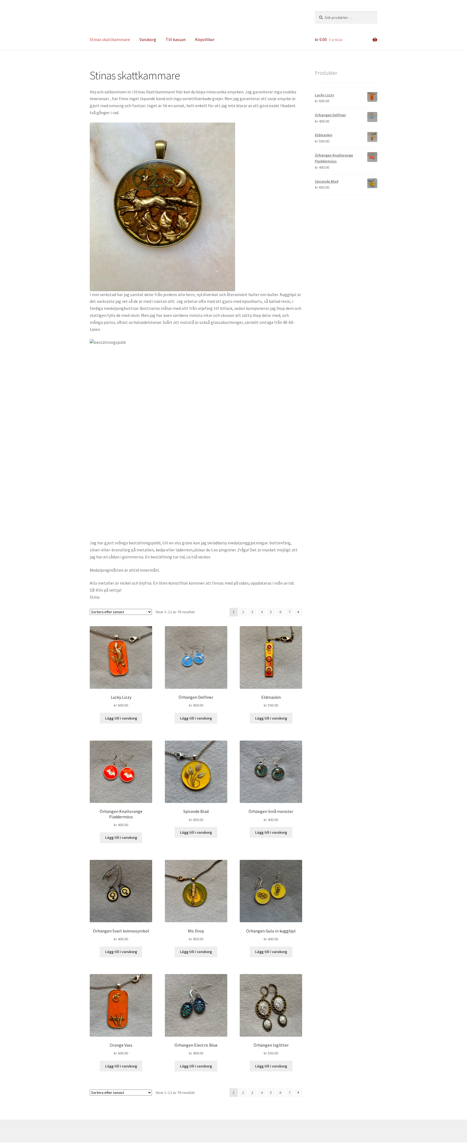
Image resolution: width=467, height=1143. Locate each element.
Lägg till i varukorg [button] (121, 718)
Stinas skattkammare (110, 39)
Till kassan (176, 39)
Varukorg (147, 39)
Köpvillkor (205, 39)
